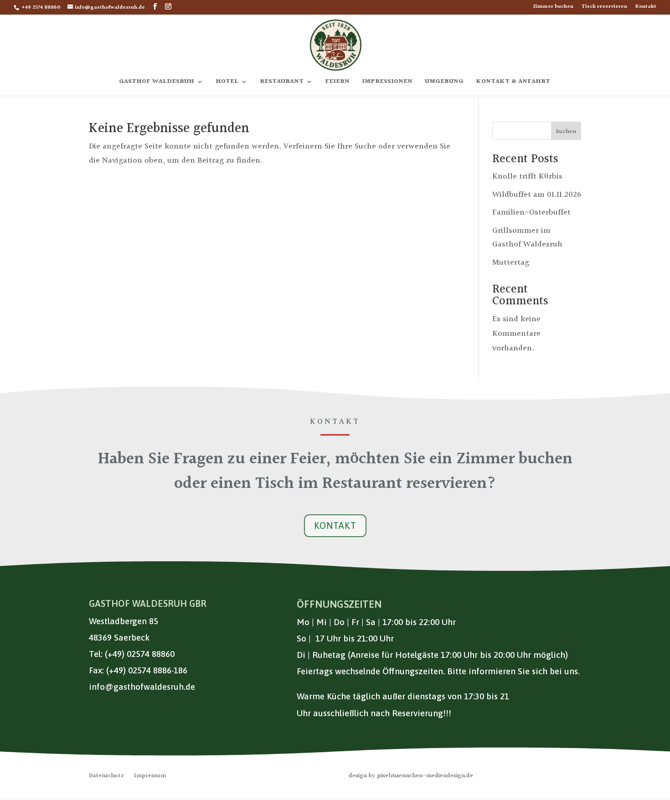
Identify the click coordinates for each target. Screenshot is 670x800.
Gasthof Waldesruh (156, 82)
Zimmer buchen (553, 7)
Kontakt (645, 7)
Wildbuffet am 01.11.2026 (536, 194)
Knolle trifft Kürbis (527, 176)
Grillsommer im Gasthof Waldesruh (527, 237)
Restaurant (282, 82)
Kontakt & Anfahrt (513, 82)
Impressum (150, 777)
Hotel (227, 82)
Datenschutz (106, 777)
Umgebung (444, 82)
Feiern (337, 82)
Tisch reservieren (604, 7)
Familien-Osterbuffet (531, 212)
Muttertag (510, 262)
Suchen (566, 132)
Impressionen (387, 82)
